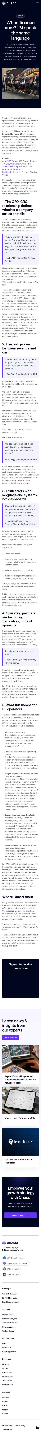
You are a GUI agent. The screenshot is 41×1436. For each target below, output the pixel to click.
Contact (5, 1414)
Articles (5, 1368)
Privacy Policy (7, 1426)
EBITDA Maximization (10, 1298)
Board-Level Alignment (10, 1302)
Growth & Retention (9, 1294)
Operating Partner (9, 1352)
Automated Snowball (10, 1323)
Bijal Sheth (6, 172)
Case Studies (7, 1373)
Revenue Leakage (8, 1327)
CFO (4, 1344)
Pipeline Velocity (8, 1315)
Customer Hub (7, 1385)
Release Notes (7, 1377)
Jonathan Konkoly (10, 166)
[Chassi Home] (9, 3)
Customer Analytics (9, 1319)
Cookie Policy (20, 1426)
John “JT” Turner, (10, 161)
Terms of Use (7, 1430)
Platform (5, 1364)
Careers (5, 1405)
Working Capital (8, 1331)
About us (5, 1397)
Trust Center (7, 1381)
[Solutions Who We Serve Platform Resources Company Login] (20, 3)
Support (5, 1410)
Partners (5, 1401)
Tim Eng (5, 164)
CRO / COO (6, 1348)
